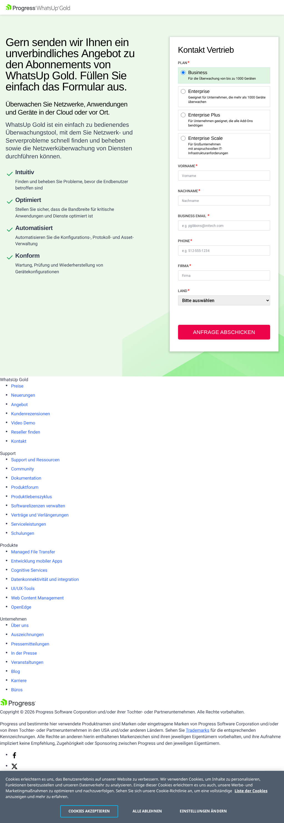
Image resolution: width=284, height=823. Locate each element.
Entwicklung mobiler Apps (36, 561)
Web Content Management (37, 598)
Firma (183, 266)
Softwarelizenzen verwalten (38, 505)
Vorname (186, 166)
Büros (16, 689)
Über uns (20, 625)
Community (22, 469)
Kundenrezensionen (30, 413)
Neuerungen (23, 395)
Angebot (19, 404)
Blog (15, 671)
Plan (182, 63)
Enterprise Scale (206, 145)
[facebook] (14, 757)
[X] (14, 768)
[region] (142, 797)
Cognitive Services (29, 570)
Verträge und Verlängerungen (40, 515)
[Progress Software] (18, 705)
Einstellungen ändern (202, 811)
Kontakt (18, 441)
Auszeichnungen (27, 634)
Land (182, 291)
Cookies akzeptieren (89, 811)
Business (222, 75)
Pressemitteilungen (30, 644)
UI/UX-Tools (23, 588)
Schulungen (22, 533)
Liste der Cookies (251, 791)
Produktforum (25, 487)
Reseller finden (25, 432)
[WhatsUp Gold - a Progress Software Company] (142, 7)
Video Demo (23, 423)
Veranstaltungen (27, 662)
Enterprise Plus (220, 120)
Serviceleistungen (28, 524)
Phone (184, 241)
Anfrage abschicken (224, 332)
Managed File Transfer (33, 551)
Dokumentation (26, 478)
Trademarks (197, 730)
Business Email (192, 216)
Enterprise (227, 96)
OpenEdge (21, 607)
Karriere (19, 680)
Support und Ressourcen (35, 459)
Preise (17, 386)
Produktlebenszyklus (31, 496)
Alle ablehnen (147, 811)
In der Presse (24, 653)
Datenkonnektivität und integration (45, 579)
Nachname (188, 191)
